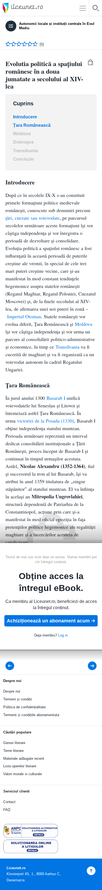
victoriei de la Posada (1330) (45, 420)
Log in (63, 635)
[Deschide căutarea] (95, 9)
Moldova (22, 133)
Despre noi (11, 691)
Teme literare (13, 751)
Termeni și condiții (17, 699)
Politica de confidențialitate (24, 707)
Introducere (25, 117)
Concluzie (23, 159)
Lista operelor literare (19, 766)
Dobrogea (23, 142)
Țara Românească (32, 125)
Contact (9, 802)
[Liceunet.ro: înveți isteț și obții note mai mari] (38, 8)
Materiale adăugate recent (23, 758)
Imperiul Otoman (24, 316)
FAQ (6, 810)
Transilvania (25, 150)
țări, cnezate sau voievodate (32, 218)
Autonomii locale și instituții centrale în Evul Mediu (56, 26)
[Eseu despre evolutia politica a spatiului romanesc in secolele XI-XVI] (11, 665)
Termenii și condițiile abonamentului (31, 715)
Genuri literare (14, 743)
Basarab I (56, 398)
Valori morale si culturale (22, 774)
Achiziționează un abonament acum (48, 620)
